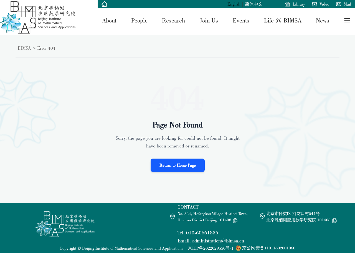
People (139, 20)
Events (241, 20)
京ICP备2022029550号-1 (211, 248)
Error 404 (46, 48)
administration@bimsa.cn (218, 240)
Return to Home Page (177, 165)
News (322, 20)
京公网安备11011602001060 (268, 248)
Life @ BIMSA (282, 20)
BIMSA (24, 48)
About (109, 20)
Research (173, 20)
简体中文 (254, 4)
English (233, 4)
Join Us (209, 20)
